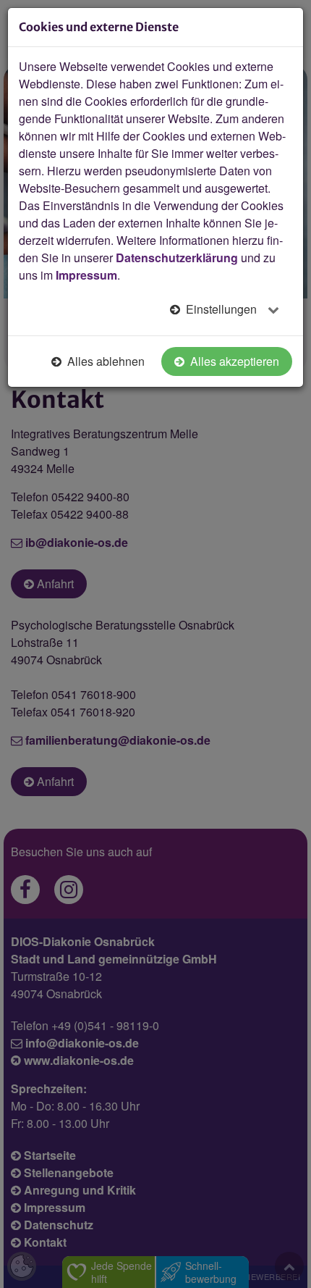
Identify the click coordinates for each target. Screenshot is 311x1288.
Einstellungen (221, 309)
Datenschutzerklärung (177, 257)
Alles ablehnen (104, 361)
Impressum (86, 275)
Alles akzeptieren (233, 361)
